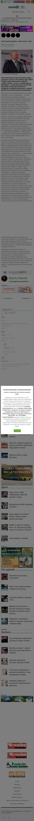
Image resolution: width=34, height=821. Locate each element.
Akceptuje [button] (17, 430)
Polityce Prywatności (12, 422)
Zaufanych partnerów (25, 417)
